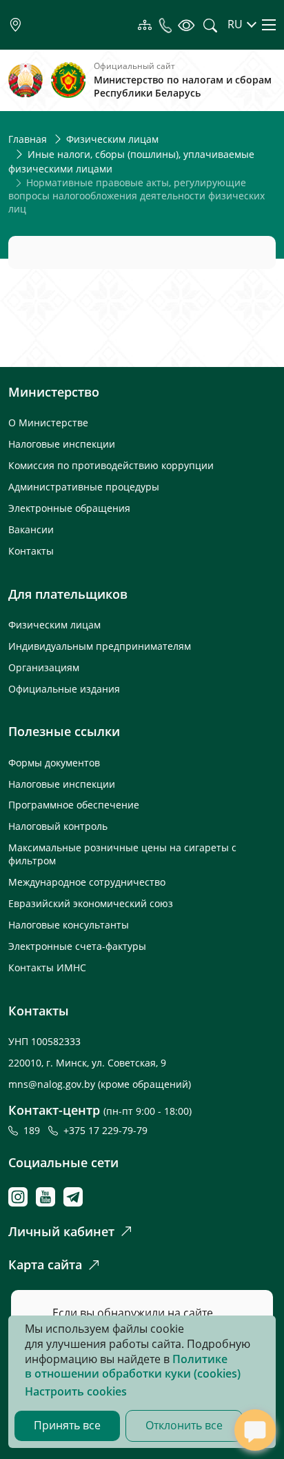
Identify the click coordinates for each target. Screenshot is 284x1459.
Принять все (67, 1425)
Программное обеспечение (73, 804)
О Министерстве (48, 422)
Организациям (43, 667)
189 (34, 1130)
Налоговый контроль (58, 826)
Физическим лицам (112, 139)
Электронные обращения (69, 508)
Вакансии (31, 529)
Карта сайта (45, 1264)
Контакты (31, 550)
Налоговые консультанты (68, 924)
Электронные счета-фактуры (77, 946)
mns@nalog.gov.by (53, 1084)
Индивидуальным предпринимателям (99, 646)
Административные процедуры (83, 486)
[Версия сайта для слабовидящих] (185, 25)
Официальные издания (64, 688)
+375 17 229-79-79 (105, 1130)
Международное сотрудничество (86, 882)
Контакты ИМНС (47, 967)
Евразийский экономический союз (90, 903)
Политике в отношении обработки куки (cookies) (133, 1366)
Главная (27, 139)
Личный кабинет (61, 1231)
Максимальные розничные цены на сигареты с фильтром (122, 854)
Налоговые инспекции (61, 443)
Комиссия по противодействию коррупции (111, 465)
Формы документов (54, 762)
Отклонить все (184, 1425)
